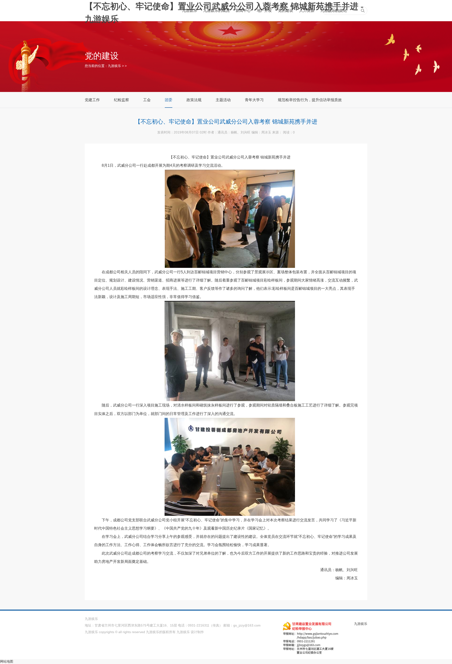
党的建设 (285, 10)
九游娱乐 (189, 10)
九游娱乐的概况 (216, 10)
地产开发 (264, 10)
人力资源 (306, 10)
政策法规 (194, 100)
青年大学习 (254, 100)
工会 (147, 100)
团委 (168, 100)
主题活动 (223, 100)
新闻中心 (243, 10)
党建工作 (92, 100)
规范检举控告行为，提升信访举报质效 (310, 100)
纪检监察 (121, 100)
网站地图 (6, 661)
